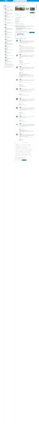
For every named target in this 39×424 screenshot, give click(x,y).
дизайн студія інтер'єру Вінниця (27, 151)
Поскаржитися (30, 43)
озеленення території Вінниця (25, 147)
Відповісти (20, 43)
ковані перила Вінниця (29, 144)
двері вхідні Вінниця (17, 144)
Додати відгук (32, 32)
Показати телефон (32, 12)
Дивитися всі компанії (9, 66)
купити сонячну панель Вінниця (25, 155)
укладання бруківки (17, 19)
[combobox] (17, 38)
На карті (23, 13)
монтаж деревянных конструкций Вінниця (19, 151)
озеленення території (17, 23)
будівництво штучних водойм (17, 21)
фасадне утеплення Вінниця (18, 155)
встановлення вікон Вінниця (22, 144)
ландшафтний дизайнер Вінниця (18, 147)
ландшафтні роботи (21, 23)
